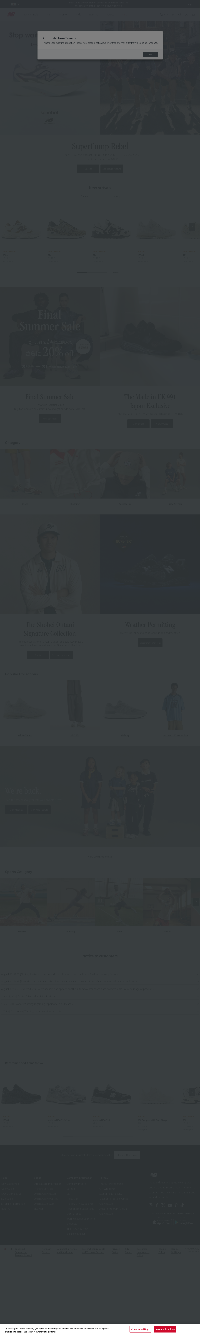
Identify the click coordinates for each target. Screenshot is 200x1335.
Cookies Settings (140, 1329)
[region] (100, 1329)
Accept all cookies (165, 1329)
